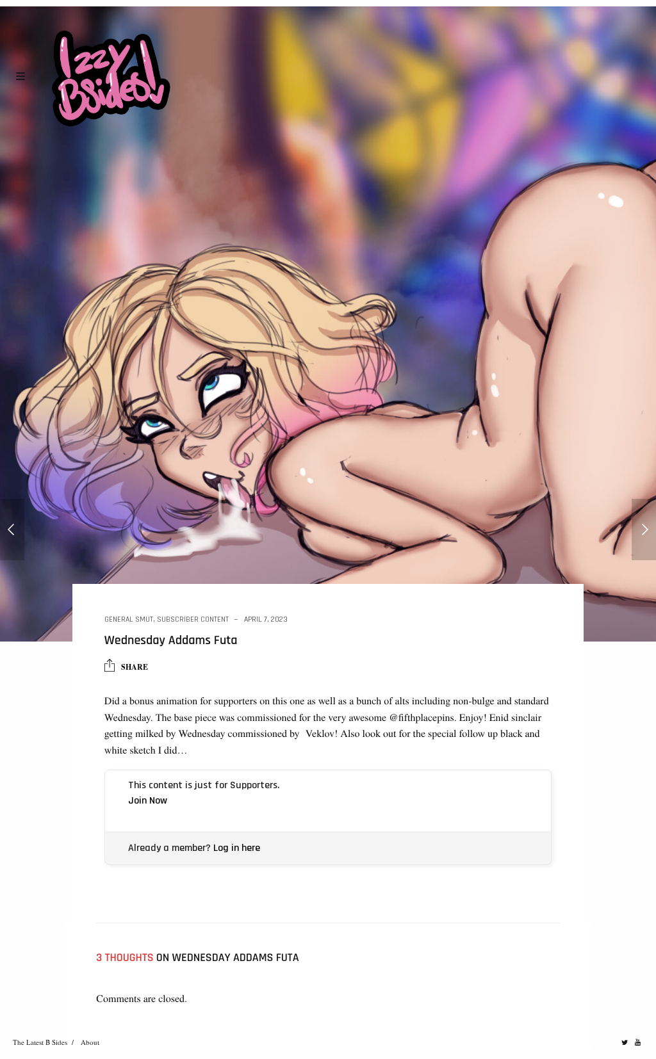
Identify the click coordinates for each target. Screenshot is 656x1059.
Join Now (147, 800)
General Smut (128, 619)
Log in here (236, 848)
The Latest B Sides (40, 1042)
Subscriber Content (193, 619)
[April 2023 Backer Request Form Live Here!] (12, 529)
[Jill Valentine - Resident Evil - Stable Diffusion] (644, 529)
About (90, 1042)
